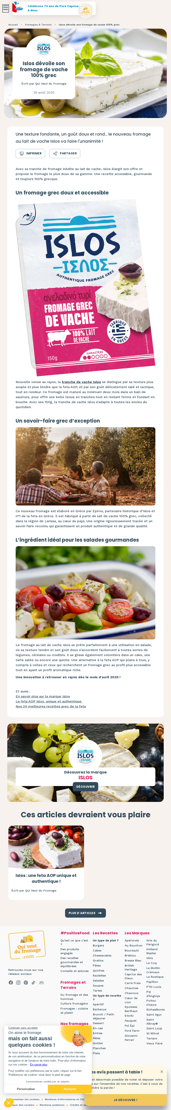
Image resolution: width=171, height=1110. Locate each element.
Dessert (98, 1023)
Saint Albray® (152, 1021)
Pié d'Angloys (153, 994)
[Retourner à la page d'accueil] (85, 10)
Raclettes (99, 975)
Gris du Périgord (152, 942)
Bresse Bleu (133, 960)
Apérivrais (132, 940)
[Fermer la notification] (162, 1071)
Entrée (97, 1033)
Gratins (98, 960)
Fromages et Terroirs (73, 985)
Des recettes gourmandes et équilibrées (71, 962)
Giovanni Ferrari (131, 1037)
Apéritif (98, 1004)
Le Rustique (154, 976)
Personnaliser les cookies (22, 1099)
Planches (99, 1048)
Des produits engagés (69, 951)
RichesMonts (155, 1009)
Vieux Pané (154, 1043)
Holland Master (151, 951)
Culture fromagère (74, 1003)
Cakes (97, 950)
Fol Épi (130, 1025)
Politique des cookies (20, 1105)
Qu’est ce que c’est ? (74, 942)
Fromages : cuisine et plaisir (74, 1010)
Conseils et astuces (74, 971)
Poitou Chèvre (151, 1002)
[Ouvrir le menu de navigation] (5, 8)
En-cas (98, 1028)
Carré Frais (133, 983)
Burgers (98, 945)
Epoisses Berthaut (131, 1009)
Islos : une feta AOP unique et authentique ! (46, 878)
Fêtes (96, 1038)
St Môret (152, 1033)
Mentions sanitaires (52, 1105)
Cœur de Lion (131, 1000)
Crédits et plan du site (84, 1105)
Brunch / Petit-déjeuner (104, 1016)
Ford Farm (132, 1030)
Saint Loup (154, 1028)
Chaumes (131, 988)
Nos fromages (74, 1023)
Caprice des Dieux (133, 976)
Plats (96, 1053)
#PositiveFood (74, 933)
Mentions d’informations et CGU (65, 1099)
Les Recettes (105, 933)
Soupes (98, 985)
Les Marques (137, 933)
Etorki (129, 1015)
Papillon (152, 981)
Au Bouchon (133, 945)
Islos (149, 958)
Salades (98, 980)
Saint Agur (154, 1014)
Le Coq (151, 963)
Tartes (97, 990)
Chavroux (131, 993)
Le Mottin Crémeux (153, 970)
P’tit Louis (153, 986)
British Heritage (131, 967)
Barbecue (99, 1009)
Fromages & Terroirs (38, 24)
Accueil (13, 24)
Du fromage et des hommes (74, 997)
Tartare (151, 1038)
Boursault (132, 950)
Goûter (98, 1043)
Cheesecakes (102, 955)
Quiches (98, 970)
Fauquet (130, 1020)
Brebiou (130, 955)
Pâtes (97, 965)
